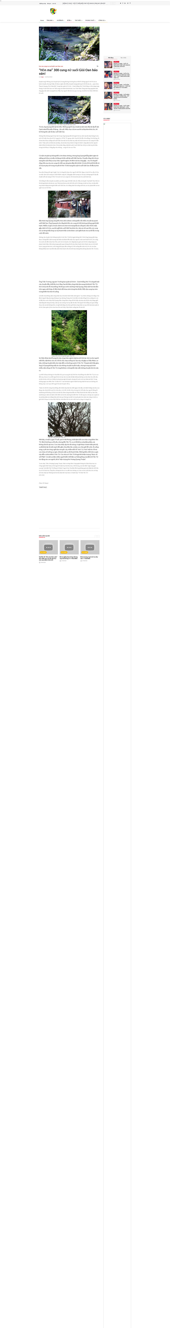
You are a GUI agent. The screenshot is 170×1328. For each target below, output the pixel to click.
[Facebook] (123, 3)
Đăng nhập (43, 3)
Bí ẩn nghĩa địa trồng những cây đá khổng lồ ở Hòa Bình (69, 557)
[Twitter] (121, 3)
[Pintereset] (130, 3)
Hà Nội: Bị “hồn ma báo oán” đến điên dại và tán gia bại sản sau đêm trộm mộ (48, 558)
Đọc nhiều (123, 57)
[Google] (125, 3)
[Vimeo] (128, 3)
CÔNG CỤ (101, 20)
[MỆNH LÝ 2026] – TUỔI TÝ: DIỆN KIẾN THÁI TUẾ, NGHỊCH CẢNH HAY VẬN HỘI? (122, 65)
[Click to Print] (97, 66)
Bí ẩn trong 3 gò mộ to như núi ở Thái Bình (89, 557)
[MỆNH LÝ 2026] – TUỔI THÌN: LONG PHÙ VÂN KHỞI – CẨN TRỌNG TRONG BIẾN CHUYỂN (122, 107)
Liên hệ (54, 3)
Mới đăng (110, 57)
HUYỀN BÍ (60, 20)
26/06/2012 (48, 77)
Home (42, 20)
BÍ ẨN (68, 20)
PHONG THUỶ (89, 20)
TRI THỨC (78, 20)
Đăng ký (49, 3)
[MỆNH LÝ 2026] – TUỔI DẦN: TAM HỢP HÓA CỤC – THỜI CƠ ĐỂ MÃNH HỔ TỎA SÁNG (122, 86)
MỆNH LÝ (116, 61)
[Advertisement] (103, 12)
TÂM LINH (49, 20)
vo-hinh (43, 552)
